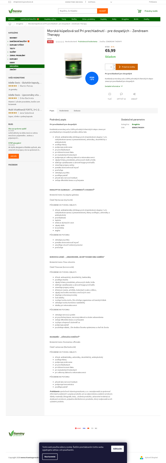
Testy (12, 48)
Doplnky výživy (17, 45)
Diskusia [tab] (77, 110)
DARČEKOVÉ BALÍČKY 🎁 (20, 41)
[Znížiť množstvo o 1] (114, 68)
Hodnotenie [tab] (64, 110)
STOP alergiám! (14, 143)
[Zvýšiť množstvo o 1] (114, 65)
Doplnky (14, 59)
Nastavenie (49, 456)
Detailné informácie (112, 86)
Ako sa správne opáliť (17, 129)
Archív (13, 156)
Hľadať (102, 11)
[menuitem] (12, 19)
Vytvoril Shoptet (151, 457)
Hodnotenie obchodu (74, 2)
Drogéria (14, 66)
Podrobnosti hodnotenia (87, 41)
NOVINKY (13, 38)
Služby (13, 52)
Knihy (12, 62)
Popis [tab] (52, 110)
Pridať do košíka (128, 67)
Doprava (91, 2)
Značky (13, 69)
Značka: (110, 41)
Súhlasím (117, 448)
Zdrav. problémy (17, 55)
